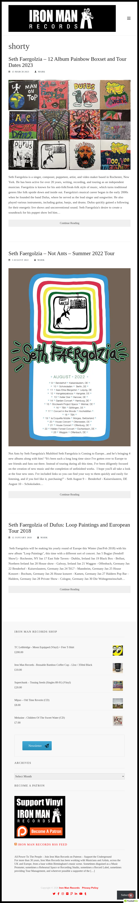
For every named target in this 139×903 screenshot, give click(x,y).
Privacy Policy (90, 887)
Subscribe (126, 895)
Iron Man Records (69, 887)
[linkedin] (76, 893)
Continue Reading (69, 223)
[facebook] (58, 893)
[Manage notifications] (131, 895)
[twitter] (54, 893)
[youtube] (80, 893)
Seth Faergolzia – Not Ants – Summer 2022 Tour (61, 253)
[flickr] (67, 893)
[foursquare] (72, 893)
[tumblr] (85, 893)
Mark (41, 72)
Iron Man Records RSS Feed (42, 844)
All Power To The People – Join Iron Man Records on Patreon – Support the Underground (63, 856)
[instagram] (63, 893)
